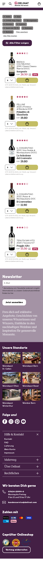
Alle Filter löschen (10, 36)
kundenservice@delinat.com (22, 502)
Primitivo (9, 24)
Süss (18, 17)
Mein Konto (9, 449)
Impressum (9, 453)
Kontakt (8, 439)
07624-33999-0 (16, 491)
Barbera (9, 32)
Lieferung (9, 446)
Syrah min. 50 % (12, 28)
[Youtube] (23, 421)
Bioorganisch (32, 20)
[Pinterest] (17, 421)
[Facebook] (4, 421)
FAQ (6, 442)
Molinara (28, 28)
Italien (8, 17)
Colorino (22, 24)
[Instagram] (11, 421)
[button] (5, 3)
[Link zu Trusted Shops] (6, 543)
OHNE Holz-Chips (13, 20)
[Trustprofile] (21, 543)
